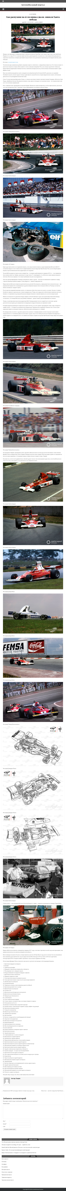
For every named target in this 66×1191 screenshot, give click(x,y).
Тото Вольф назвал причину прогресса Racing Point (14, 1142)
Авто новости (5, 1159)
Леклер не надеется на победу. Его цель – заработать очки (16, 1144)
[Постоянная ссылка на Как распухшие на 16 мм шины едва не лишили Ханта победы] (33, 38)
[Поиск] (63, 9)
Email (5, 1124)
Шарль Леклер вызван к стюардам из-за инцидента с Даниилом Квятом (19, 1152)
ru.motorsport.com (13, 62)
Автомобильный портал (33, 4)
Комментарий (6, 1103)
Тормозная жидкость (7, 1177)
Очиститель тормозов (7, 1172)
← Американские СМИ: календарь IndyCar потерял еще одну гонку (18, 1090)
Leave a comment (39, 22)
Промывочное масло (7, 1174)
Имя (4, 1121)
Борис (25, 22)
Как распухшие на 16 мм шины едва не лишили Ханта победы (33, 18)
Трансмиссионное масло (8, 1180)
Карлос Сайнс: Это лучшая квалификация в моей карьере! (16, 1150)
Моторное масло (6, 1169)
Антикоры (4, 1161)
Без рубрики (33, 14)
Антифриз (4, 1164)
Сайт (4, 1126)
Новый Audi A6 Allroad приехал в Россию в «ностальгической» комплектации (21, 1147)
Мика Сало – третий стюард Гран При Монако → (52, 1090)
